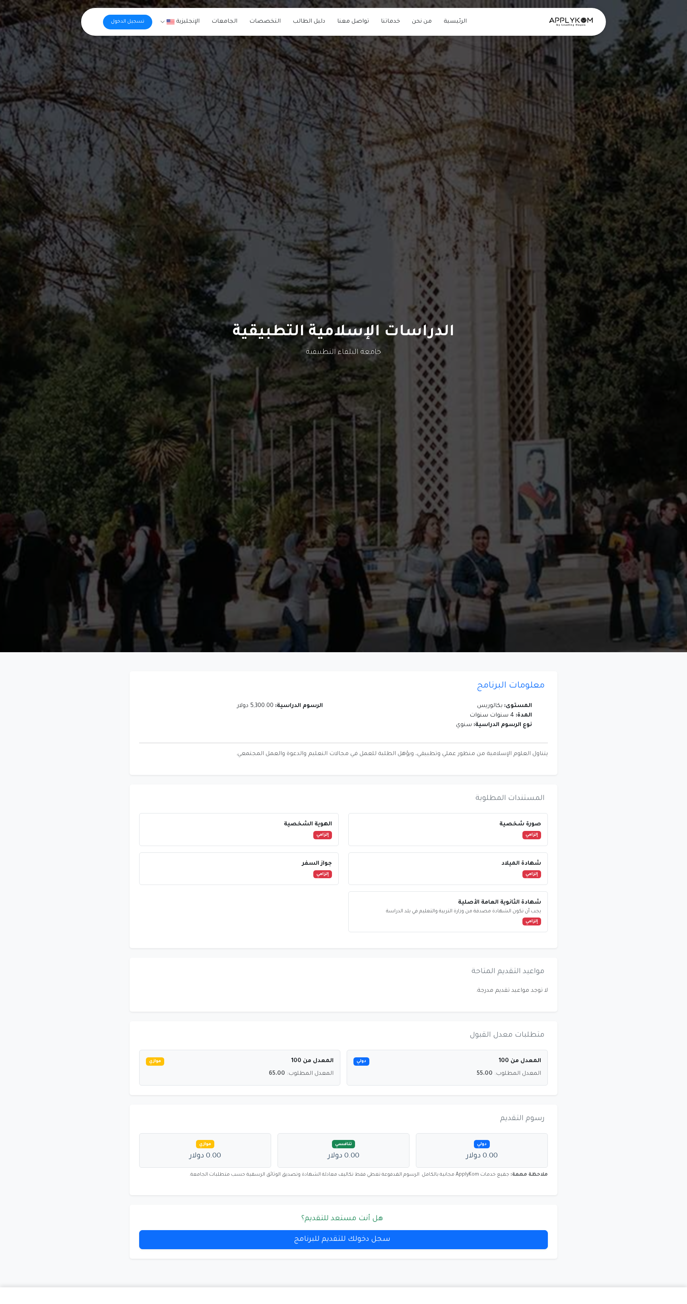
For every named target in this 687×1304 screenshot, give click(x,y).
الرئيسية (455, 22)
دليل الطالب (309, 22)
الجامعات (224, 22)
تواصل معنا (353, 22)
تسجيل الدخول (127, 22)
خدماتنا (390, 22)
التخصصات (265, 22)
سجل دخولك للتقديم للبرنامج (342, 1240)
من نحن (422, 22)
